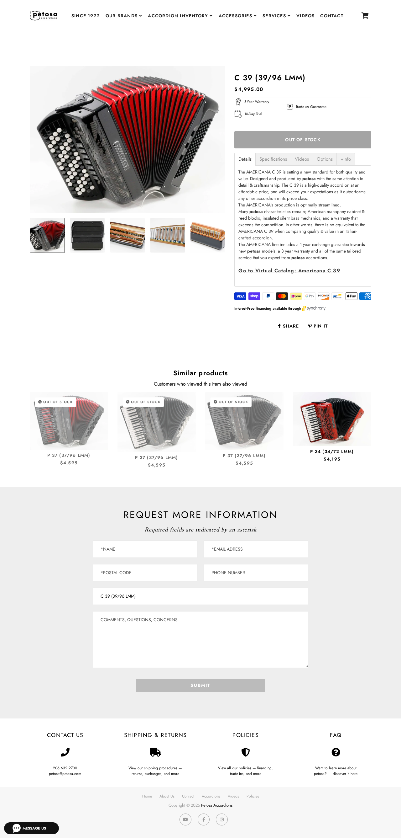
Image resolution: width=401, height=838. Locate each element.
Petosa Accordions (216, 805)
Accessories (236, 16)
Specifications (273, 159)
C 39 (289, 270)
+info (346, 159)
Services (275, 16)
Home (147, 796)
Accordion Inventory (179, 16)
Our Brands (122, 16)
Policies (253, 796)
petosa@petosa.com (65, 774)
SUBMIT (200, 685)
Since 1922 (85, 16)
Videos (305, 16)
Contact (331, 16)
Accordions (211, 796)
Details (245, 159)
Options (325, 159)
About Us (166, 796)
